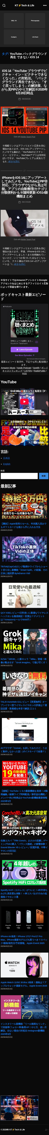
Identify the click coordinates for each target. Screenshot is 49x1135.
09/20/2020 (26, 99)
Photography (35, 20)
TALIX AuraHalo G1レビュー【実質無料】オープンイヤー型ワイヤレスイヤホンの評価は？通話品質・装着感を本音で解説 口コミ (24, 705)
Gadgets (13, 37)
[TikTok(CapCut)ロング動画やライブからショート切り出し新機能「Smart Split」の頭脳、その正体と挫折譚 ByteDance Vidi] (24, 549)
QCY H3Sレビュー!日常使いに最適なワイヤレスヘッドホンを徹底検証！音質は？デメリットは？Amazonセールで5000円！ (24, 616)
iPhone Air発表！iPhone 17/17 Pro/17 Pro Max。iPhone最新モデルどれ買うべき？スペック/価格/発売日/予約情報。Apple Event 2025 (24, 939)
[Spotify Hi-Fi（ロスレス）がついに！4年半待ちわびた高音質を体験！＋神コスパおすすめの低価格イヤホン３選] (24, 872)
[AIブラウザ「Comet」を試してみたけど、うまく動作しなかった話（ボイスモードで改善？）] (24, 730)
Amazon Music (8, 368)
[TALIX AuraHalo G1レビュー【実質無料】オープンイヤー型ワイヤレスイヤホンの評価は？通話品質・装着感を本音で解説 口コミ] (24, 684)
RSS (24, 373)
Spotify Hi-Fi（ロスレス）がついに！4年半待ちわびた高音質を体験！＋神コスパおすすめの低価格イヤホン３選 (24, 893)
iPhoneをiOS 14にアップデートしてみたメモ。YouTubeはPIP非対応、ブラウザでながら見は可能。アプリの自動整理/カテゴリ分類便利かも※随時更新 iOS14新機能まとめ (24, 187)
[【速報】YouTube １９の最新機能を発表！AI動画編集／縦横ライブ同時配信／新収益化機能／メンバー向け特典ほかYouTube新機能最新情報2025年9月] (24, 773)
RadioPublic (39, 371)
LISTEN (28, 371)
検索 (3, 471)
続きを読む (14, 161)
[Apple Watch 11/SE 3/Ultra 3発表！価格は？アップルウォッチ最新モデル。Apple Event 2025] (24, 965)
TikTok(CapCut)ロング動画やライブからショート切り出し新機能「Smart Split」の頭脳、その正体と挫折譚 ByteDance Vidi (24, 570)
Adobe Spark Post (28, 137)
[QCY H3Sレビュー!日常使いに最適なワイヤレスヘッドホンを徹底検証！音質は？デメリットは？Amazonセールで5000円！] (24, 595)
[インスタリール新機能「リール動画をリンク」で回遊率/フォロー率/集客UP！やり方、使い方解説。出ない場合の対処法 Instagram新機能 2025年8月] (24, 1007)
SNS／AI (13, 20)
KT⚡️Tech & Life (24, 5)
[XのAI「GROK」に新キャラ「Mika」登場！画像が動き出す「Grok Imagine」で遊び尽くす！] (24, 641)
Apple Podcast (24, 368)
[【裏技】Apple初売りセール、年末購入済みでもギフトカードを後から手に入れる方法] (24, 506)
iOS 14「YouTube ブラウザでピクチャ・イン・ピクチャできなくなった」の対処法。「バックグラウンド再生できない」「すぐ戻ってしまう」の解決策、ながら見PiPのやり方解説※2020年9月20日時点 (24, 82)
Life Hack (35, 37)
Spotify (36, 368)
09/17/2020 (26, 202)
